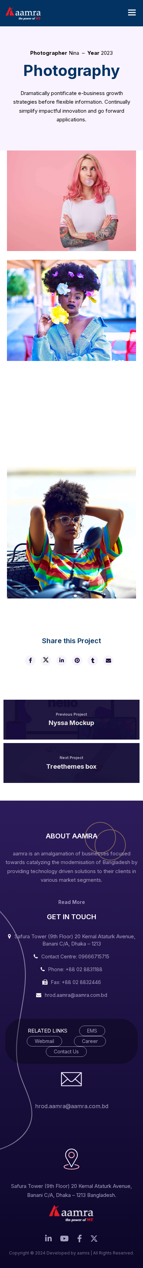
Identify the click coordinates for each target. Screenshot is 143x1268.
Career (90, 1041)
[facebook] (30, 660)
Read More (71, 902)
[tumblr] (92, 660)
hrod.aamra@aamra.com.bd (76, 995)
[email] (108, 660)
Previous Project (71, 714)
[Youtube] (64, 1240)
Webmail (44, 1041)
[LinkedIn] (48, 1240)
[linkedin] (61, 660)
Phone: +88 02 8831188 (75, 969)
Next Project (71, 757)
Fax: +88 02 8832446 (76, 982)
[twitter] (45, 660)
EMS (92, 1031)
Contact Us (66, 1051)
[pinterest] (77, 660)
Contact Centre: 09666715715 (75, 956)
